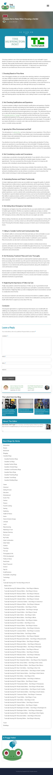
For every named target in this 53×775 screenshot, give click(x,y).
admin (7, 22)
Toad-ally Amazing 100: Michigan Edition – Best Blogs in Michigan (21, 641)
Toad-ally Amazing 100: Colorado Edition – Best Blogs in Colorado (21, 599)
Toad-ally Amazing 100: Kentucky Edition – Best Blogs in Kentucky (22, 628)
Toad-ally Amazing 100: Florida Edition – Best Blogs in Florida (20, 607)
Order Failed (6, 543)
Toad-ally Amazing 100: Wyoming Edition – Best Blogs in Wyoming (22, 718)
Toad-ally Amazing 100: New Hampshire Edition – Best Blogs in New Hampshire (25, 660)
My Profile (6, 538)
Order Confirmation (8, 540)
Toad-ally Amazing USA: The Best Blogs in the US (16, 583)
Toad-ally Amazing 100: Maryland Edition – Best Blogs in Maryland (21, 636)
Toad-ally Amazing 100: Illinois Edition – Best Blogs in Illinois (20, 617)
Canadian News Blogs (10, 472)
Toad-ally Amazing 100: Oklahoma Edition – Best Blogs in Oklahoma (22, 678)
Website (4, 369)
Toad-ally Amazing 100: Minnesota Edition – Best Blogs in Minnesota (22, 644)
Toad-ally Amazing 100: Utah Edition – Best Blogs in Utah (19, 700)
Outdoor (5, 545)
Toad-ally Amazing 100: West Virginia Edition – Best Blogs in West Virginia (24, 713)
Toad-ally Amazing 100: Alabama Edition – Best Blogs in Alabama (21, 588)
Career (5, 484)
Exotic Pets (6, 498)
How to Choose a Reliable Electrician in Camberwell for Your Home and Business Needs (9, 412)
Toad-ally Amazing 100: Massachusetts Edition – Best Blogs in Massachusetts (25, 639)
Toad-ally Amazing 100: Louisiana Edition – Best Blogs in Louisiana (22, 631)
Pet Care (5, 551)
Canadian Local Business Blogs (12, 469)
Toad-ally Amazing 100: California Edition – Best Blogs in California (21, 596)
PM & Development (8, 556)
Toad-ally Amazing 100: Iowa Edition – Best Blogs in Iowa (19, 623)
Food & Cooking (7, 506)
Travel (4, 723)
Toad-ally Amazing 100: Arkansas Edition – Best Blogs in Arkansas (21, 594)
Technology (6, 577)
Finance (5, 503)
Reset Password (7, 564)
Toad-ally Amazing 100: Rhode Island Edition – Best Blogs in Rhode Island (24, 686)
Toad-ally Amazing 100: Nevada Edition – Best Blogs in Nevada (21, 657)
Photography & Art (8, 553)
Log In (4, 524)
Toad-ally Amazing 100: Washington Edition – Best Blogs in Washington (23, 710)
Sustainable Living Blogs (9, 575)
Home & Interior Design (9, 519)
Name (4, 356)
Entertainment (7, 495)
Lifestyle (5, 522)
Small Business (7, 572)
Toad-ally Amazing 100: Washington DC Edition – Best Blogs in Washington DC (25, 708)
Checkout (5, 487)
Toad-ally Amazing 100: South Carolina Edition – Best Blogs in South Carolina (24, 689)
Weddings (6, 725)
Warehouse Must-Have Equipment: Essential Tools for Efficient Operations (41, 411)
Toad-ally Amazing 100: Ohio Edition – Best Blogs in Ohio (19, 676)
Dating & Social (7, 490)
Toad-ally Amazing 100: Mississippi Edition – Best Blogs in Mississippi (22, 647)
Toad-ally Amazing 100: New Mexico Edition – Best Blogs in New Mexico (23, 665)
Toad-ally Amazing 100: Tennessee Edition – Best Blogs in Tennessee (23, 694)
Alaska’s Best (7, 586)
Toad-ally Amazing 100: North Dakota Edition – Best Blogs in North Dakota (24, 673)
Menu (48, 5)
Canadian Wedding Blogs (11, 480)
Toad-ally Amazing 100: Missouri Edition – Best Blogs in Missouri (21, 649)
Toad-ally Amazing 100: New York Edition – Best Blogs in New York (22, 668)
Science (5, 567)
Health (5, 16)
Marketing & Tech (8, 530)
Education (6, 492)
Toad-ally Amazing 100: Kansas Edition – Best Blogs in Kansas (20, 625)
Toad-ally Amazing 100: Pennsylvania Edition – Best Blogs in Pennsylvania (24, 684)
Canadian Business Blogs (11, 459)
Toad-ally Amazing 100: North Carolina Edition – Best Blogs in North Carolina (24, 671)
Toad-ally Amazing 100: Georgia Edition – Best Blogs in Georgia (21, 609)
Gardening (6, 511)
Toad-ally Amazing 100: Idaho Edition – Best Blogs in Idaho (20, 615)
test (4, 580)
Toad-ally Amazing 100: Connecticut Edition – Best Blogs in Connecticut (23, 602)
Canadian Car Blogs (9, 462)
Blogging (5, 453)
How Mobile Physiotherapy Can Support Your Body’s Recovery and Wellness (35, 387)
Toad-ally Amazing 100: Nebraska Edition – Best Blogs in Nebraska (22, 655)
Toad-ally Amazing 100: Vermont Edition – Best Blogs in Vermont (21, 702)
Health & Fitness (7, 514)
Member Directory (8, 532)
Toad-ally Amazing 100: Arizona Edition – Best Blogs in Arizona (20, 591)
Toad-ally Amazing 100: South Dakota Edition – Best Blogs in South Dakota (24, 692)
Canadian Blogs (7, 456)
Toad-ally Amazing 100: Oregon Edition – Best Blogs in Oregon (20, 681)
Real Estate (6, 561)
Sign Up (5, 569)
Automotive (6, 445)
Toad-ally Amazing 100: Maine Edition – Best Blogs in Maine (20, 633)
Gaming (5, 508)
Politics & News (7, 559)
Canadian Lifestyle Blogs (10, 467)
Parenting (5, 548)
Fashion (5, 500)
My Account (6, 535)
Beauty (5, 448)
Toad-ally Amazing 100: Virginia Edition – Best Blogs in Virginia (20, 705)
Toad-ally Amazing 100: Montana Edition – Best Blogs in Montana (21, 652)
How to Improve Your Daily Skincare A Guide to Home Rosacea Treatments (16, 387)
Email (4, 363)
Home (4, 516)
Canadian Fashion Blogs (10, 464)
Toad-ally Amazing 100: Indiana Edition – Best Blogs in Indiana (20, 620)
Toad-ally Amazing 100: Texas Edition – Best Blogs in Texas (20, 697)
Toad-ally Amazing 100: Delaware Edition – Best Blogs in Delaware (22, 604)
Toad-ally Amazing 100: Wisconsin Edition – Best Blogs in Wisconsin (22, 716)
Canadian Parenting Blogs (11, 475)
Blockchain (6, 451)
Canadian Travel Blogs (10, 477)
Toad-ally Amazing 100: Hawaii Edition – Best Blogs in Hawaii (20, 612)
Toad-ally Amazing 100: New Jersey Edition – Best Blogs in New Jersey (23, 663)
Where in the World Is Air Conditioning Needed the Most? (26, 410)
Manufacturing (7, 527)
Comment (5, 336)
